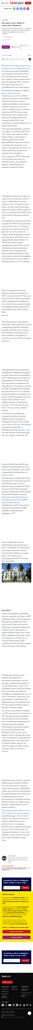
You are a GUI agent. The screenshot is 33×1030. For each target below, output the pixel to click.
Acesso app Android (24, 990)
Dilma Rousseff (6, 867)
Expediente (5, 994)
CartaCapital (8, 37)
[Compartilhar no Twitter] (17, 8)
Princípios (5, 989)
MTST (24, 868)
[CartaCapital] (4, 858)
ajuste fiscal (26, 66)
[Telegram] (24, 1005)
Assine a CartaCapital (16, 931)
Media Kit (14, 989)
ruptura (5, 635)
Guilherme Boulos (22, 867)
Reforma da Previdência (11, 66)
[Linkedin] (17, 1005)
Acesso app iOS (26, 992)
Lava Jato (18, 259)
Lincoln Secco (7, 711)
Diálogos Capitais (4, 997)
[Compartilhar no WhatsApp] (14, 8)
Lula (18, 262)
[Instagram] (13, 1005)
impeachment (14, 226)
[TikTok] (20, 1005)
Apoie (6, 47)
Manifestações (18, 868)
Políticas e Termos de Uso (8, 1014)
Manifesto (5, 991)
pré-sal (27, 68)
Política (5, 20)
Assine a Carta (7, 982)
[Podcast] (27, 1005)
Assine (28, 3)
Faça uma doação (16, 937)
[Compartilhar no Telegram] (24, 8)
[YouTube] (9, 1005)
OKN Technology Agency (19, 1017)
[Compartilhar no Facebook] (21, 8)
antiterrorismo (9, 68)
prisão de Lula (7, 475)
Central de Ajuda (24, 996)
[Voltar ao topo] (29, 1013)
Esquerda (14, 867)
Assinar (25, 887)
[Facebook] (3, 1005)
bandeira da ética (13, 424)
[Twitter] (6, 1005)
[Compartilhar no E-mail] (28, 8)
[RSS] (30, 1005)
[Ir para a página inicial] (16, 3)
